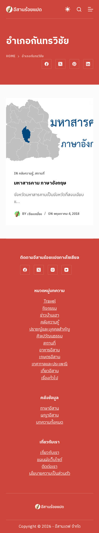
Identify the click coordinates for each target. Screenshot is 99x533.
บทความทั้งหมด (49, 422)
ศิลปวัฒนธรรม (49, 336)
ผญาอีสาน (50, 415)
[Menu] (90, 9)
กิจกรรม (49, 308)
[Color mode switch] (67, 9)
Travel (50, 301)
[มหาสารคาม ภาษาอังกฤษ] (49, 130)
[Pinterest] (74, 64)
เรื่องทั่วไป (49, 378)
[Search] (79, 9)
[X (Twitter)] (60, 64)
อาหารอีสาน (49, 350)
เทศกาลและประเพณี (50, 364)
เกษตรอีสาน (49, 357)
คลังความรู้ (26, 173)
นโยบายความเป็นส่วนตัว (49, 473)
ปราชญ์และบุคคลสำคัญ (49, 329)
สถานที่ (39, 173)
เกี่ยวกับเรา (49, 452)
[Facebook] (47, 64)
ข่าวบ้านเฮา (49, 315)
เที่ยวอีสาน (50, 371)
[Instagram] (53, 270)
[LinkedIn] (88, 64)
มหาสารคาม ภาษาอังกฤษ (40, 183)
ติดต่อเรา (49, 466)
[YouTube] (67, 270)
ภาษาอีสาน (49, 408)
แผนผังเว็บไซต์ (49, 459)
